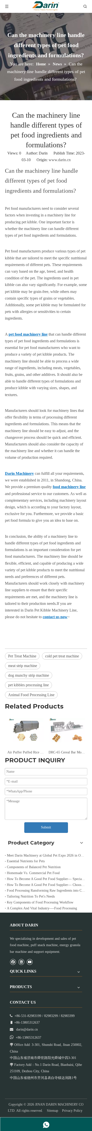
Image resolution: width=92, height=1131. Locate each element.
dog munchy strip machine (28, 675)
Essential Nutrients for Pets (26, 861)
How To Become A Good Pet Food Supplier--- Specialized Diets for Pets (46, 879)
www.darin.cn (60, 160)
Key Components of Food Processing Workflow (40, 902)
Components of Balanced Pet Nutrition (34, 867)
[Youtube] (29, 961)
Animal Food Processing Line (31, 695)
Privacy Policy (72, 1110)
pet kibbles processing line (28, 685)
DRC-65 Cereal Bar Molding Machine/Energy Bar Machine (34, 752)
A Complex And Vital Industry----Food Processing (42, 908)
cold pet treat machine (62, 656)
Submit (46, 827)
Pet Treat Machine (22, 656)
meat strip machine (22, 666)
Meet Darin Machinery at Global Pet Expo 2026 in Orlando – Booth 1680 (46, 855)
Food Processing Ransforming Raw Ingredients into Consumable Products (46, 890)
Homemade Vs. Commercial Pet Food (33, 873)
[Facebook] (13, 961)
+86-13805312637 (28, 1037)
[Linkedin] (21, 961)
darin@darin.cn (27, 1029)
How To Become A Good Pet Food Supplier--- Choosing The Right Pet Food (46, 885)
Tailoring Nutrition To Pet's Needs (31, 896)
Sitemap (52, 1110)
